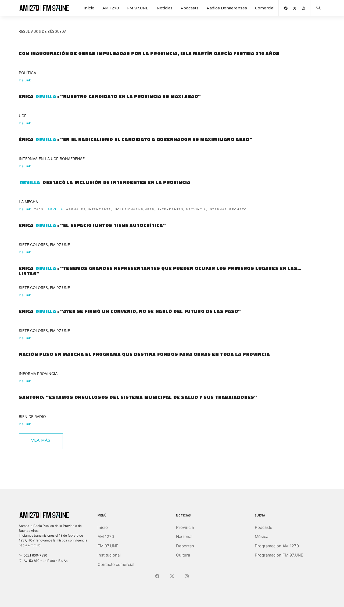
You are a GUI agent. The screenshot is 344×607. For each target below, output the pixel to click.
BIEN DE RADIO (32, 416)
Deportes (185, 545)
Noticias (165, 8)
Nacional (184, 536)
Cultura (183, 555)
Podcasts (190, 8)
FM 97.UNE (138, 8)
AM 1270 (110, 8)
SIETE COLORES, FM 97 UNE (44, 244)
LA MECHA (28, 201)
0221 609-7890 (34, 555)
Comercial (264, 8)
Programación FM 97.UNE (279, 555)
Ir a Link (25, 80)
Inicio (89, 8)
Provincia (185, 527)
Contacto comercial (116, 564)
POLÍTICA (27, 72)
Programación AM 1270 (277, 545)
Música (261, 536)
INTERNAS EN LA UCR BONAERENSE (52, 158)
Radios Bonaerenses (227, 8)
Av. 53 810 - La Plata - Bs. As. (45, 561)
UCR (23, 115)
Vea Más (41, 440)
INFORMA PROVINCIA (38, 373)
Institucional (109, 555)
